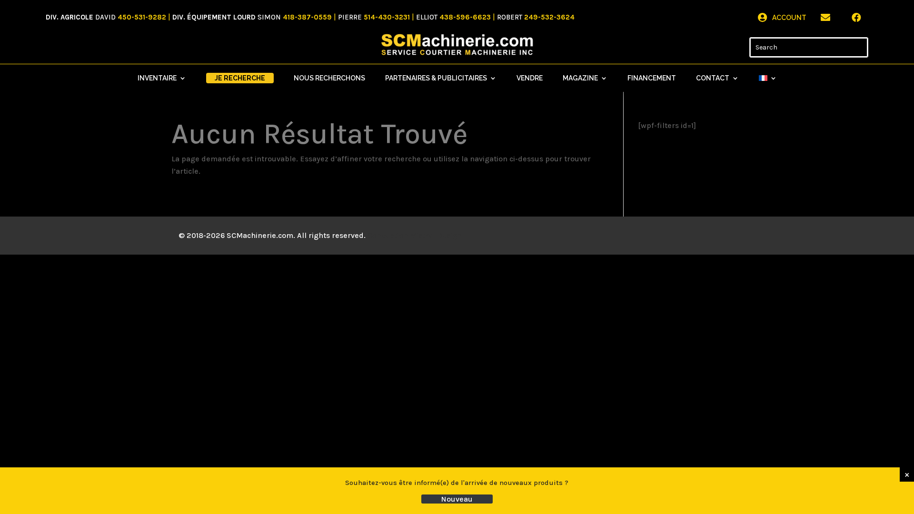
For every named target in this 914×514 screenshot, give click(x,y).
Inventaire (157, 78)
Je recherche (240, 78)
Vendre (530, 78)
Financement (651, 78)
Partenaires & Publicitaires (436, 78)
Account (789, 17)
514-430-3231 (387, 17)
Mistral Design (436, 235)
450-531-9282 (142, 17)
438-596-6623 (465, 17)
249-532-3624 (549, 17)
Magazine (580, 78)
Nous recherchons (329, 78)
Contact (712, 78)
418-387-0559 (307, 17)
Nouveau (457, 499)
